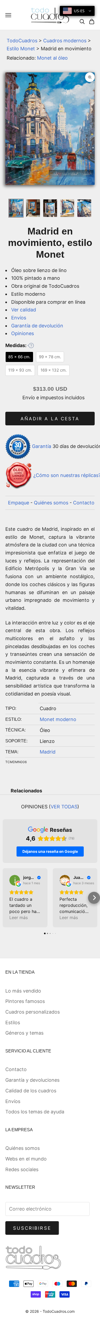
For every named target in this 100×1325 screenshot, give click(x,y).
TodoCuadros (22, 40)
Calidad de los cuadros (30, 1090)
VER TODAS (64, 806)
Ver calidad (23, 309)
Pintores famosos (25, 1001)
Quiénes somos (51, 502)
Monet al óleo (52, 58)
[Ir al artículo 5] (84, 208)
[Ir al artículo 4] (67, 208)
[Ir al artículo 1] (16, 208)
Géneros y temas (24, 1033)
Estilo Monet (21, 48)
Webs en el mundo (26, 1159)
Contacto (83, 502)
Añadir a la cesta (50, 418)
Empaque (18, 502)
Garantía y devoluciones (32, 1080)
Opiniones (22, 333)
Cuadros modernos (64, 40)
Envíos (18, 317)
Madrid (47, 752)
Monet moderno (58, 719)
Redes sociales (21, 1169)
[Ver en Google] (14, 880)
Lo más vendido (23, 991)
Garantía (41, 446)
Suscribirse (32, 1228)
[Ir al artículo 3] (50, 208)
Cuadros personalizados (32, 1012)
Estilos (12, 1022)
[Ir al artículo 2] (33, 208)
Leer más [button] (18, 917)
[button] (6, 898)
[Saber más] (30, 345)
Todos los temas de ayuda (34, 1111)
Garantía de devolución (37, 325)
